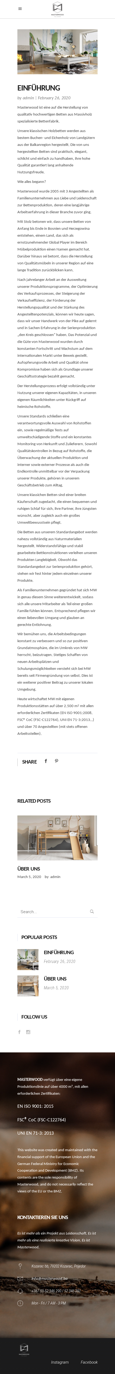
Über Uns (28, 869)
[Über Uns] (57, 837)
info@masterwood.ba (50, 1279)
